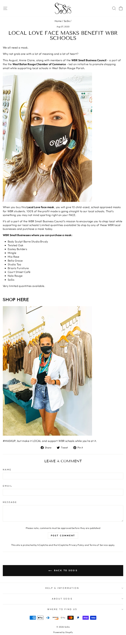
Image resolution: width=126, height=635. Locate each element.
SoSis (67, 21)
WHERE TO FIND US (62, 609)
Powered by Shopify (63, 632)
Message (10, 502)
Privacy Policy (76, 545)
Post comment (63, 535)
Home (58, 21)
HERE (23, 300)
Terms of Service (98, 545)
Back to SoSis (65, 570)
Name (7, 469)
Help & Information (62, 588)
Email (7, 485)
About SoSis (62, 598)
